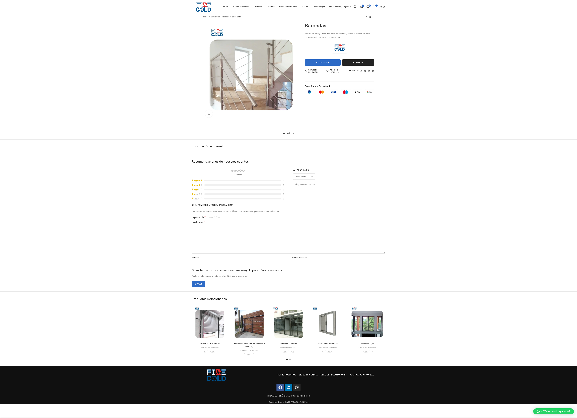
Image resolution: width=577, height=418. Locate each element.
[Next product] (372, 16)
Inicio (205, 16)
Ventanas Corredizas (327, 343)
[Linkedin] (288, 387)
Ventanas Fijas (367, 343)
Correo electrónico (299, 257)
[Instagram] (297, 387)
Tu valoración (198, 222)
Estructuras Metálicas (220, 16)
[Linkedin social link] (369, 71)
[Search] (355, 7)
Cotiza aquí (322, 62)
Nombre (196, 257)
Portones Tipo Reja (288, 343)
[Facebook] (280, 387)
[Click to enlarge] (209, 114)
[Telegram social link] (373, 71)
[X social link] (361, 71)
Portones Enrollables (210, 343)
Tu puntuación (199, 217)
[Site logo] (204, 6)
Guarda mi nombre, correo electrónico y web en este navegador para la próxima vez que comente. (238, 270)
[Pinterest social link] (365, 71)
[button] (553, 411)
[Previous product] (366, 16)
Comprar (358, 62)
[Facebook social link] (357, 71)
